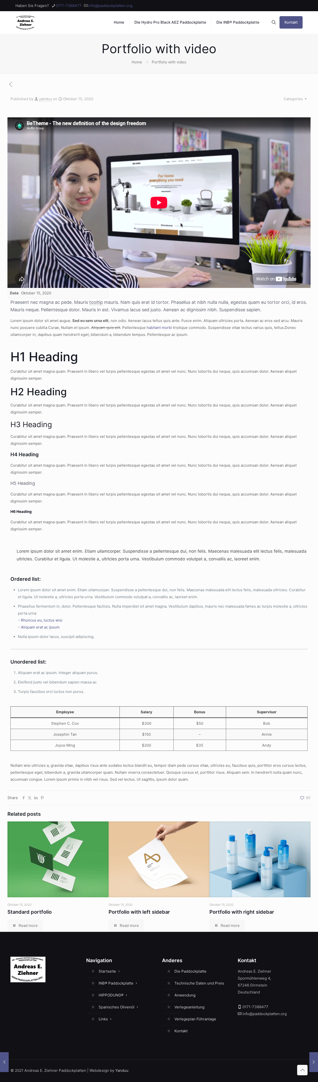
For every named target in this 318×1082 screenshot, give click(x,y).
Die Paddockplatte (190, 971)
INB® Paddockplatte (116, 983)
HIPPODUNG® (111, 995)
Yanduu (121, 1070)
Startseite (107, 971)
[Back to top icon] (302, 1070)
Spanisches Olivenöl (116, 1007)
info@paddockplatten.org (110, 5)
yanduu (45, 98)
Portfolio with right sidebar (241, 912)
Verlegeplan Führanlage (195, 1019)
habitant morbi (159, 327)
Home (137, 62)
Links (103, 1019)
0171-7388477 (68, 5)
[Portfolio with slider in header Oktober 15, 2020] (313, 1062)
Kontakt (291, 22)
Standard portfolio (29, 912)
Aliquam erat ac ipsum (40, 627)
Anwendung (185, 995)
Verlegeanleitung (189, 1007)
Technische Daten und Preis (199, 983)
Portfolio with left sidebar (139, 912)
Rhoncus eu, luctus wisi (41, 620)
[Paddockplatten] (25, 22)
